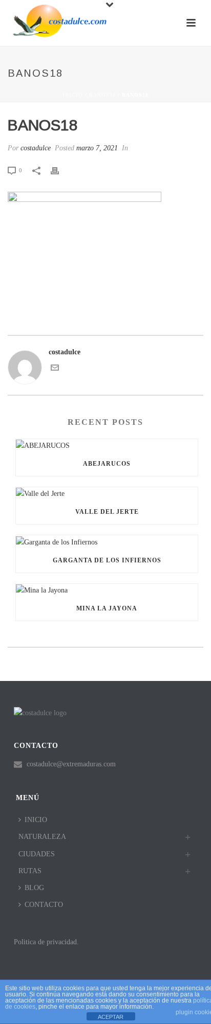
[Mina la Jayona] (107, 590)
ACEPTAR (110, 1017)
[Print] (60, 170)
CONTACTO (44, 904)
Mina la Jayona (106, 608)
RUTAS (29, 871)
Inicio (72, 95)
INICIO (36, 820)
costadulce (35, 148)
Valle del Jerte (107, 511)
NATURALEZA (42, 836)
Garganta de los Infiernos (107, 560)
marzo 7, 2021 (97, 148)
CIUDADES (36, 854)
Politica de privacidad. (46, 942)
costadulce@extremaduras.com (71, 764)
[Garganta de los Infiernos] (107, 541)
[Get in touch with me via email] (55, 369)
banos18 (102, 95)
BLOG (34, 888)
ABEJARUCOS (107, 463)
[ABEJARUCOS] (107, 445)
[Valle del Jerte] (107, 493)
